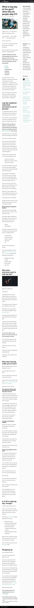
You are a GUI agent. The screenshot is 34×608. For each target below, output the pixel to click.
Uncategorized (15, 597)
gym (9, 31)
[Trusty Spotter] (4, 1)
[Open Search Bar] (28, 1)
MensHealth (10, 516)
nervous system (5, 312)
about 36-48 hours (6, 130)
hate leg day (4, 544)
